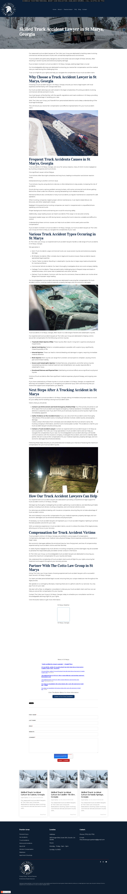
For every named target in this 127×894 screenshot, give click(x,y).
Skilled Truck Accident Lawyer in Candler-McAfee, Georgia (63, 794)
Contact (84, 9)
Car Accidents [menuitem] (23, 837)
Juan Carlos (23, 39)
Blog (79, 9)
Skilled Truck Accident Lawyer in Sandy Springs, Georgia (92, 794)
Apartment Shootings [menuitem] (25, 855)
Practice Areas (68, 9)
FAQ (75, 9)
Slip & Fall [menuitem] (22, 846)
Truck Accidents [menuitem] (24, 840)
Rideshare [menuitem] (22, 852)
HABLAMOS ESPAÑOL (76, 1)
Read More (43, 814)
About (59, 9)
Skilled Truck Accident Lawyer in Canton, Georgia (33, 793)
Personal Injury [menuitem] (23, 834)
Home (54, 9)
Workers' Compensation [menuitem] (26, 849)
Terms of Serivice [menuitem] (32, 876)
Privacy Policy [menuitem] (23, 876)
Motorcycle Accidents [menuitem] (25, 843)
